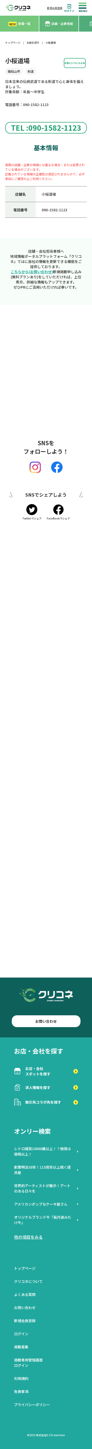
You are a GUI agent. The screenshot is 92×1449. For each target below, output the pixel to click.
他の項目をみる (28, 1237)
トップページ (12, 42)
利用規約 (21, 1378)
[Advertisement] (46, 374)
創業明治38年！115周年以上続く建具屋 (42, 1169)
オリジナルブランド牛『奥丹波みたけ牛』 (42, 1220)
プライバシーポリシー (32, 1404)
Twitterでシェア (32, 518)
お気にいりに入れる (74, 63)
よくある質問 (25, 1294)
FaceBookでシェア (58, 518)
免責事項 (21, 1391)
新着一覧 (19, 23)
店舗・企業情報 (62, 23)
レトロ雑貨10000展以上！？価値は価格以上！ (42, 1151)
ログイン (69, 10)
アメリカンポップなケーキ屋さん (40, 1204)
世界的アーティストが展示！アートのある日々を (42, 1188)
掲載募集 (21, 1346)
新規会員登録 (54, 8)
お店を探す (33, 42)
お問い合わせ (46, 1021)
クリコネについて (28, 1281)
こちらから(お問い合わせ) (32, 271)
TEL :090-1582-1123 (46, 127)
